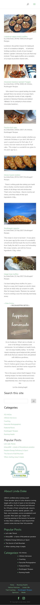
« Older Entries (9, 303)
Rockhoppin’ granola (11, 228)
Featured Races (9, 428)
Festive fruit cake (10, 127)
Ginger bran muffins (11, 274)
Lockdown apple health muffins (16, 36)
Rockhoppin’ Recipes (25, 590)
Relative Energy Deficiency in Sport (16, 450)
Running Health (9, 434)
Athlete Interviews (10, 418)
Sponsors (15, 592)
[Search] (33, 401)
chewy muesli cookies (12, 175)
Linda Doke (10, 39)
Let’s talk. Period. (10, 444)
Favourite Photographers (12, 424)
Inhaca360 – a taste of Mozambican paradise (19, 447)
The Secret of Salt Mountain (13, 454)
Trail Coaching (10, 590)
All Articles (28, 84)
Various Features (14, 587)
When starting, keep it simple (14, 457)
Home (12, 585)
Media (23, 592)
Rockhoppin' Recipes (11, 87)
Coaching (7, 421)
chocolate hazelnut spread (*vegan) (17, 82)
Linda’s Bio (26, 587)
